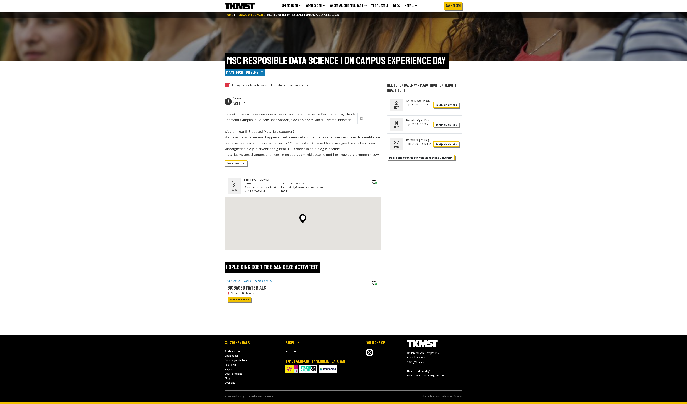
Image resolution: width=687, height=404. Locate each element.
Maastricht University (244, 72)
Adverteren (291, 351)
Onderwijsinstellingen (237, 360)
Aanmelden (453, 6)
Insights (229, 369)
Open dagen (232, 355)
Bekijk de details (239, 299)
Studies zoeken (233, 351)
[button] (302, 218)
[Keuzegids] (328, 368)
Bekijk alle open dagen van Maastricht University (421, 157)
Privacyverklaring (234, 396)
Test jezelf (231, 364)
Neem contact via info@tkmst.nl (425, 375)
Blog (227, 378)
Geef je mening (233, 373)
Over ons (230, 382)
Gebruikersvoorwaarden (260, 396)
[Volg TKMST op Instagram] (369, 354)
